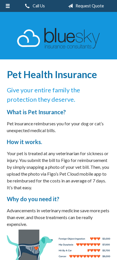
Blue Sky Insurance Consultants (58, 38)
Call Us (38, 5)
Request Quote (89, 5)
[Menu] (7, 6)
